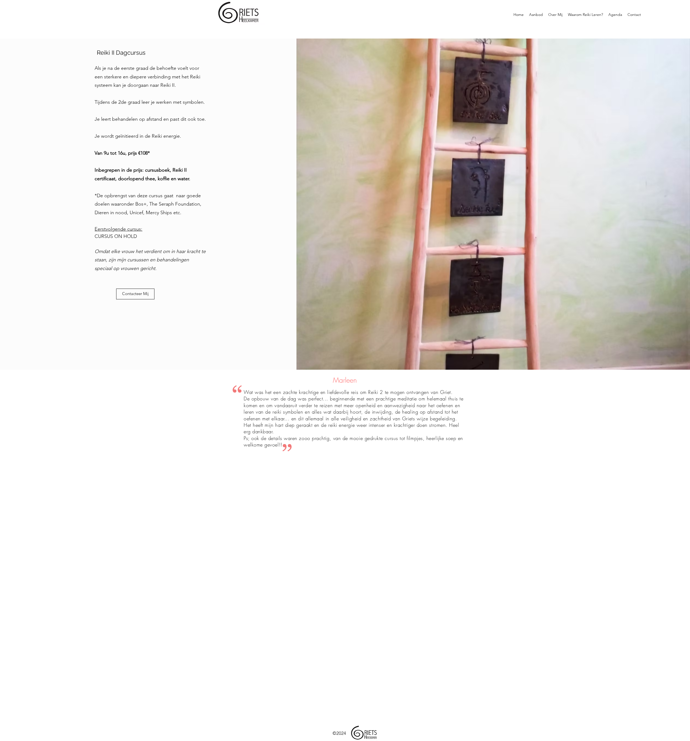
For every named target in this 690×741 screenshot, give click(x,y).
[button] (536, 15)
